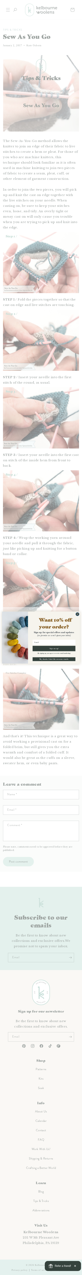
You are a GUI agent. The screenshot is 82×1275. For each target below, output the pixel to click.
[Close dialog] (77, 614)
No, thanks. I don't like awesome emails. (54, 659)
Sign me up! (54, 648)
